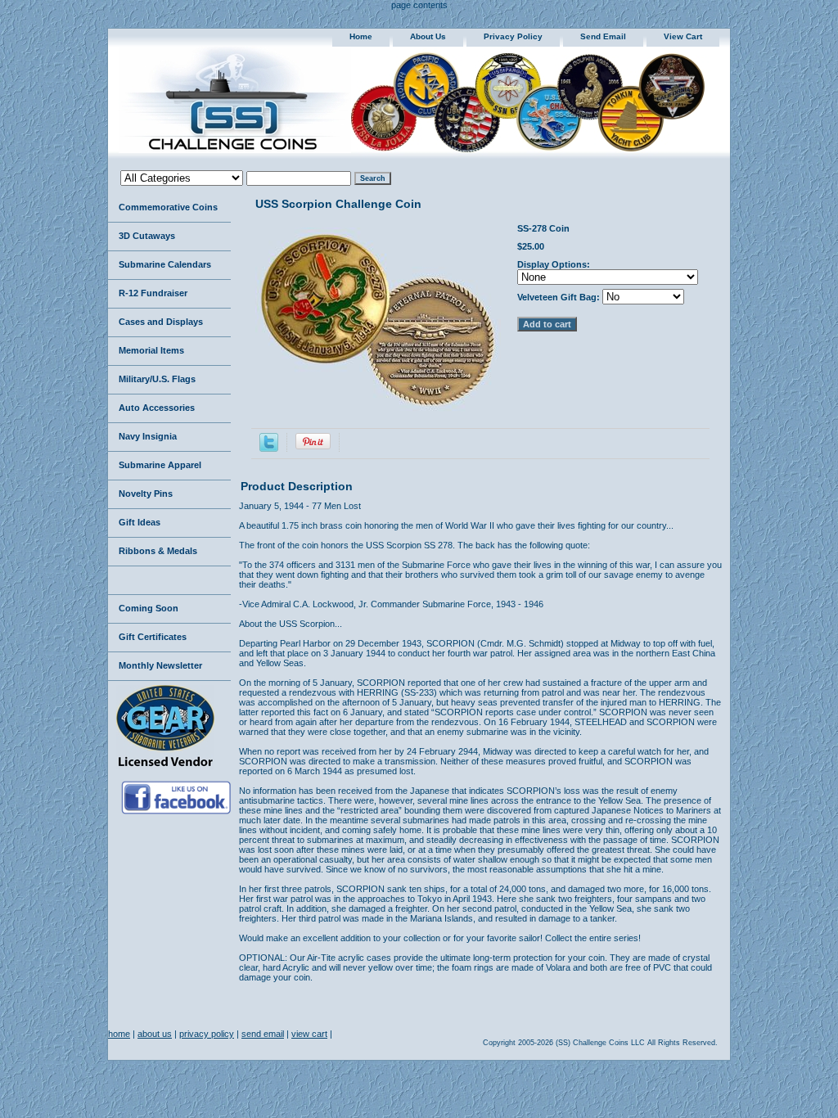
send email (603, 36)
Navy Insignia (148, 436)
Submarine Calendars (165, 264)
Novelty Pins (146, 493)
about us (428, 36)
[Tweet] (268, 448)
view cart (683, 36)
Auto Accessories (157, 407)
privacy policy (513, 36)
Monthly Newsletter (160, 665)
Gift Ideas (139, 522)
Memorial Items (151, 350)
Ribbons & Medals (158, 551)
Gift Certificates (153, 637)
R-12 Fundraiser (153, 293)
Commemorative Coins (168, 207)
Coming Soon (148, 608)
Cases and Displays (161, 322)
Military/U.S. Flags (157, 379)
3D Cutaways (147, 236)
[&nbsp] (169, 580)
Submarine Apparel (160, 465)
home (360, 36)
